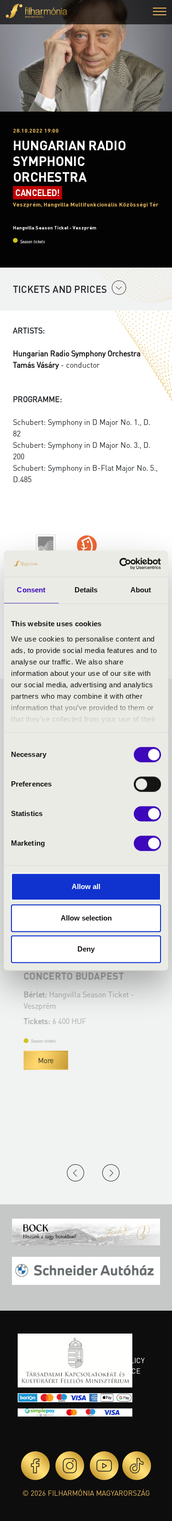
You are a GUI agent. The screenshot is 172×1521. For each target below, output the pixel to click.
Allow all (86, 886)
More (42, 1060)
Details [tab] (86, 590)
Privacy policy (118, 1360)
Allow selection (86, 918)
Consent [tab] (31, 590)
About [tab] (140, 590)
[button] (159, 13)
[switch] (147, 784)
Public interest (108, 1344)
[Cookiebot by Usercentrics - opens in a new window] (121, 564)
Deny (86, 949)
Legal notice (116, 1371)
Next (110, 1172)
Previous (75, 1172)
